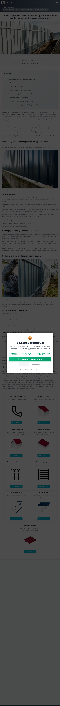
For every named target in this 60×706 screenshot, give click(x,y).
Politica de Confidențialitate (26, 369)
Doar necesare (24, 364)
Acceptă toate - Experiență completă (30, 359)
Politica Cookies (36, 369)
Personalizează (36, 364)
